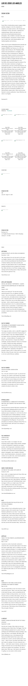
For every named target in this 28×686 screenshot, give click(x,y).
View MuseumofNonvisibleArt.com (8, 461)
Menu (2, 6)
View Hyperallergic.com (6, 428)
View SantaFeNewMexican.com (8, 493)
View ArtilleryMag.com (6, 316)
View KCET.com (5, 529)
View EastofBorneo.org (6, 392)
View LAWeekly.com (5, 654)
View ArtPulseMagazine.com (7, 573)
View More (3, 360)
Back (2, 16)
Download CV (4, 99)
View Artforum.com (5, 275)
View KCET (3, 611)
